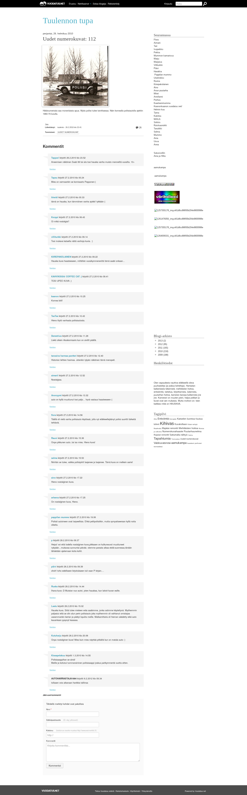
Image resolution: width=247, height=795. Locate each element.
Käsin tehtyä (192, 424)
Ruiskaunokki (160, 125)
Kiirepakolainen (161, 84)
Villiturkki (158, 65)
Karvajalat (173, 419)
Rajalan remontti (161, 435)
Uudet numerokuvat (68, 132)
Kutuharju (56, 635)
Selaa (99, 3)
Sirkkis (157, 122)
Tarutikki (158, 128)
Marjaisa (158, 62)
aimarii (54, 375)
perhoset (198, 443)
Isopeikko (158, 49)
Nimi (48, 709)
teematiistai (158, 447)
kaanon (55, 296)
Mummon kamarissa (164, 55)
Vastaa (52, 169)
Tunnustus (175, 439)
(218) (163, 351)
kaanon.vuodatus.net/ (171, 106)
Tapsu (54, 177)
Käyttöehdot (135, 791)
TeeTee (54, 316)
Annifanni (158, 96)
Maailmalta (157, 428)
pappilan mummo (60, 517)
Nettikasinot (83, 3)
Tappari (55, 157)
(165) (163, 347)
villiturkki (56, 236)
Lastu (54, 606)
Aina (156, 138)
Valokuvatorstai (162, 442)
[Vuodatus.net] (50, 791)
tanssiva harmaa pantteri (64, 355)
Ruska (54, 586)
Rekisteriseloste (122, 791)
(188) (163, 355)
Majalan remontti (170, 428)
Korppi (54, 217)
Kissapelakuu (58, 655)
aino (53, 477)
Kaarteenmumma (162, 103)
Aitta (155, 419)
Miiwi (156, 93)
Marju (156, 58)
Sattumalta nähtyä (178, 435)
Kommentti (50, 740)
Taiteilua (190, 435)
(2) (162, 340)
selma (54, 457)
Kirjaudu (168, 3)
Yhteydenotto (146, 791)
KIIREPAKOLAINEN (61, 256)
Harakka (158, 71)
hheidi (54, 197)
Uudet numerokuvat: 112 (69, 39)
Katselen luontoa (186, 418)
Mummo (158, 135)
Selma (157, 131)
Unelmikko (159, 78)
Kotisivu (71, 730)
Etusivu (72, 3)
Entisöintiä (163, 418)
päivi (53, 566)
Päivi (156, 68)
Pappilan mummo (162, 74)
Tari (155, 46)
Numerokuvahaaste (172, 431)
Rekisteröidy (113, 3)
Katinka (157, 116)
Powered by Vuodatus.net (195, 791)
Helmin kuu (159, 109)
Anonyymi (56, 395)
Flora (156, 39)
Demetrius (56, 335)
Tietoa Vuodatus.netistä (104, 791)
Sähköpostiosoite (62, 720)
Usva (156, 141)
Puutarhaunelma (192, 431)
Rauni (54, 438)
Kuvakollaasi (181, 424)
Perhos (157, 100)
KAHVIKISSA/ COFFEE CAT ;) (66, 276)
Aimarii (157, 43)
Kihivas (167, 423)
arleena (55, 497)
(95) (162, 344)
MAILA (157, 119)
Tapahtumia (162, 438)
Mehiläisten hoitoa (188, 428)
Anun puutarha (161, 90)
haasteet (190, 443)
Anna (156, 144)
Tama (156, 112)
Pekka (157, 52)
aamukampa (160, 167)
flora (53, 415)
